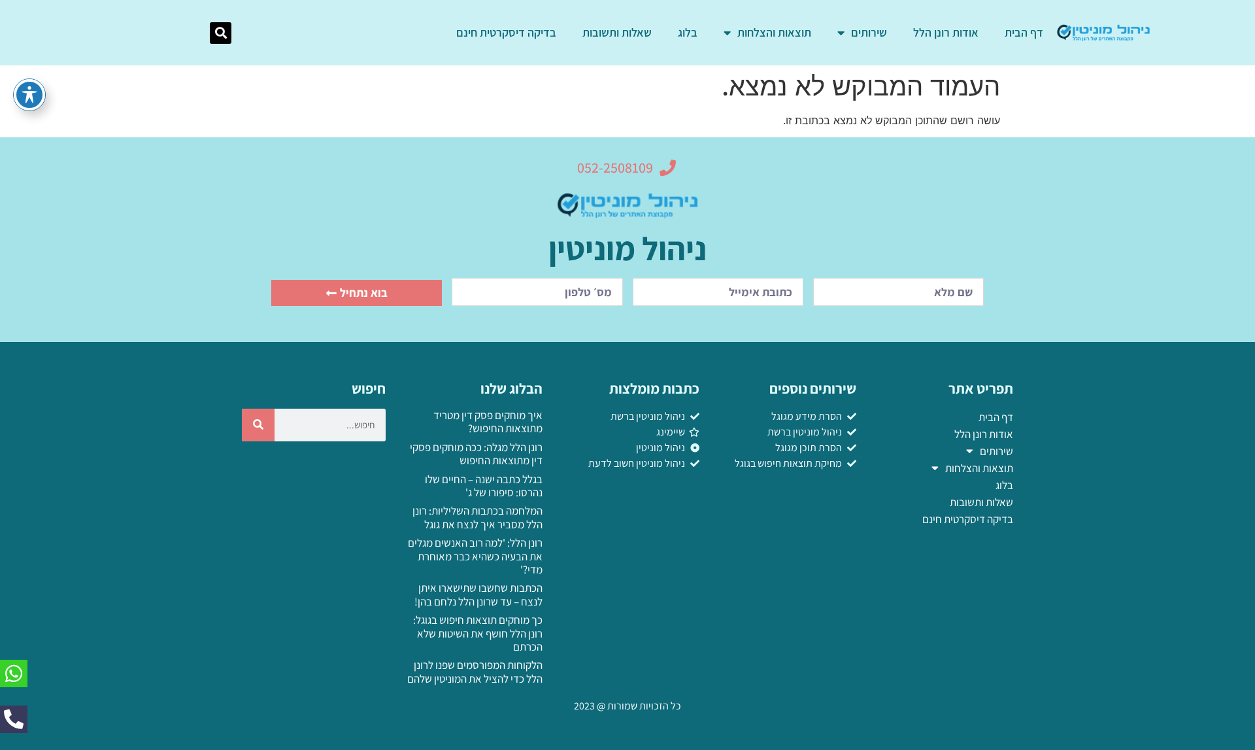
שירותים (869, 32)
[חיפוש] (258, 425)
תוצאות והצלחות (774, 32)
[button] (220, 33)
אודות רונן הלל (946, 32)
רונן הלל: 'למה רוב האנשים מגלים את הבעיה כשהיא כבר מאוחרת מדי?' (475, 556)
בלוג (687, 32)
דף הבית (1024, 32)
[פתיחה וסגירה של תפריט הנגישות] (29, 95)
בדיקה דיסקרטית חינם (506, 32)
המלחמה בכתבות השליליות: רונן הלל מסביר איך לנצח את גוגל (477, 517)
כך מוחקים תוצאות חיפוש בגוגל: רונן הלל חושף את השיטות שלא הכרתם (478, 633)
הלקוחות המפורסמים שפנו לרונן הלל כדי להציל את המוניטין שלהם (475, 671)
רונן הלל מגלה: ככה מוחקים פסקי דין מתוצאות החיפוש (476, 454)
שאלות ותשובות (617, 32)
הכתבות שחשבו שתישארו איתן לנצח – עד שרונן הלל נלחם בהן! (478, 594)
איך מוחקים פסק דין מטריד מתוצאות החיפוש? (488, 421)
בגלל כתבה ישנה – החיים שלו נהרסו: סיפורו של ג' (484, 486)
